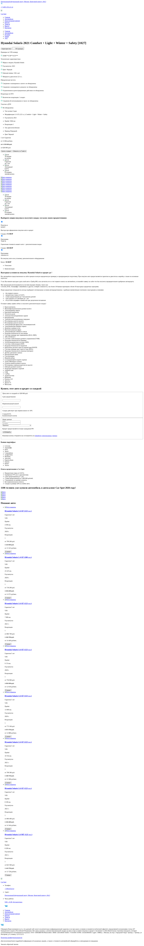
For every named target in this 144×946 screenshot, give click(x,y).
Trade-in (7, 24)
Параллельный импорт (12, 21)
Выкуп (7, 26)
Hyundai (7, 35)
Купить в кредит (6, 151)
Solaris (7, 36)
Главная (7, 17)
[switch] (1, 221)
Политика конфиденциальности (11, 937)
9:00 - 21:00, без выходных (13, 902)
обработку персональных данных (46, 436)
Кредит (7, 22)
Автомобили (9, 19)
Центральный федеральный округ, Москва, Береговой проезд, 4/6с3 (23, 1)
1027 (6, 38)
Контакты (8, 28)
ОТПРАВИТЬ (7, 432)
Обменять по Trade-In (19, 151)
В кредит (8, 551)
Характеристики (6, 49)
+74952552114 (9, 889)
